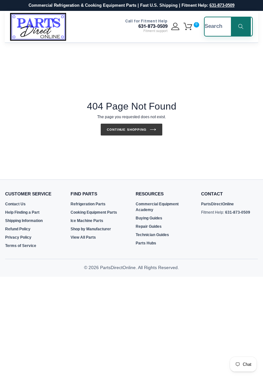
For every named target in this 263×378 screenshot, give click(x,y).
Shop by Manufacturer (91, 229)
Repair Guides (149, 226)
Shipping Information (24, 220)
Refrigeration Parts (88, 204)
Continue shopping (126, 129)
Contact (212, 193)
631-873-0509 (221, 5)
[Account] (175, 26)
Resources (150, 193)
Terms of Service (20, 245)
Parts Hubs (146, 243)
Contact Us (15, 204)
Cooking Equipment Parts (94, 212)
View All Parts (83, 237)
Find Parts (84, 193)
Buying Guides (149, 218)
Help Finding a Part (22, 212)
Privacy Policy (18, 237)
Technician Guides (152, 235)
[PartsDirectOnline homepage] (38, 26)
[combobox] (214, 26)
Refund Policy (17, 229)
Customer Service (28, 193)
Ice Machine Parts (87, 220)
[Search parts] (241, 26)
